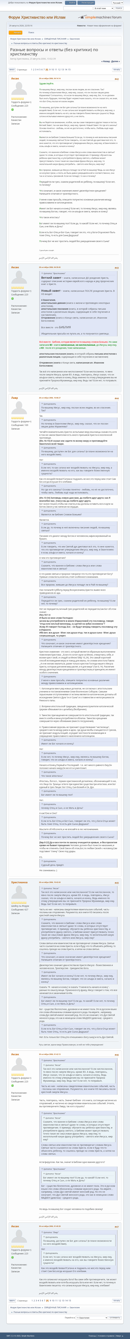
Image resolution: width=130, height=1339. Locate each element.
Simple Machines (27, 1336)
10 (52, 69)
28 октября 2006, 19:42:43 (50, 882)
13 (62, 69)
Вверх (12, 1300)
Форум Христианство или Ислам (36, 17)
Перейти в (70, 1317)
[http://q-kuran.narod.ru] (12, 113)
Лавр (14, 398)
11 (56, 69)
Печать (117, 69)
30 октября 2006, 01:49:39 (50, 1226)
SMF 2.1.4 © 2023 (13, 1336)
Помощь (92, 1336)
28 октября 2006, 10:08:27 (50, 398)
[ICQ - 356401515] (12, 109)
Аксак (15, 78)
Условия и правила (106, 1336)
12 (59, 69)
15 (69, 69)
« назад (105, 61)
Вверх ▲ (120, 1336)
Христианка (19, 882)
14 (66, 69)
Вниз (12, 69)
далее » (115, 61)
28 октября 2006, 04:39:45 (50, 267)
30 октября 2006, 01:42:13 (50, 1054)
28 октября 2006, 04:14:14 (50, 78)
